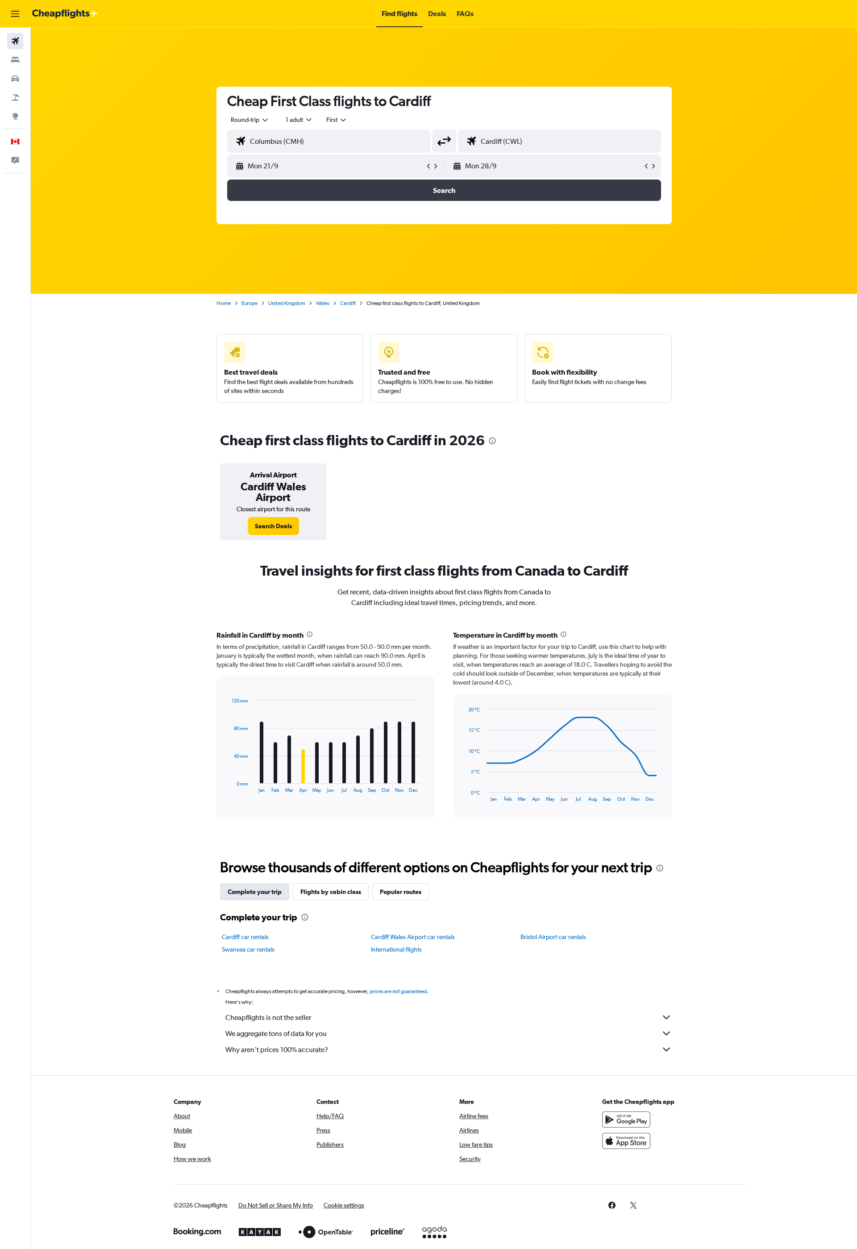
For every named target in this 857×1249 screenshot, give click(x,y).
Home (223, 303)
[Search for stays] (15, 60)
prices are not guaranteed (398, 991)
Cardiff (348, 303)
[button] (15, 14)
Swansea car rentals (248, 949)
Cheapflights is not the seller (268, 1017)
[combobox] (250, 119)
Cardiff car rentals (245, 936)
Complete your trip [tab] (255, 891)
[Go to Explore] (15, 116)
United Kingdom (286, 303)
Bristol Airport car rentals (553, 936)
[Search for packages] (15, 97)
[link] (273, 526)
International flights (396, 949)
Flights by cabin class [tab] (330, 891)
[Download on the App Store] (626, 1141)
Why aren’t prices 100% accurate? (276, 1049)
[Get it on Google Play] (626, 1119)
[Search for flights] (15, 41)
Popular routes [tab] (400, 891)
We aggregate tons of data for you (276, 1033)
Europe (249, 303)
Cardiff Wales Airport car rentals (413, 936)
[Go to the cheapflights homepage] (65, 13)
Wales (322, 303)
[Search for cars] (15, 79)
